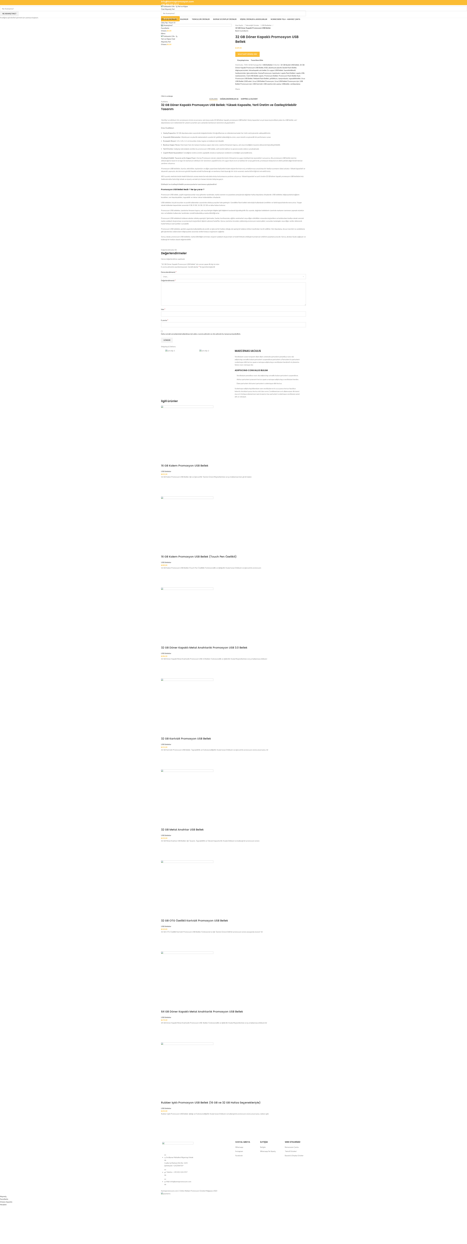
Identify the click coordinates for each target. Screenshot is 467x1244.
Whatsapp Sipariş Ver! (247, 54)
